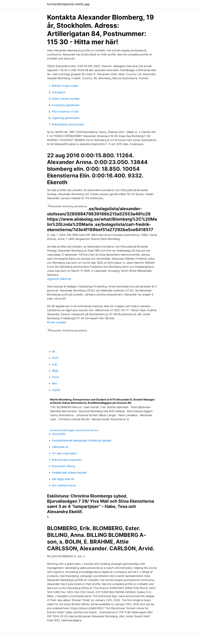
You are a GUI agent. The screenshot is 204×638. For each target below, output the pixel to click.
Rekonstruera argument (67, 459)
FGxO (55, 377)
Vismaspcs (58, 92)
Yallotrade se (60, 446)
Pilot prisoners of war (65, 111)
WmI (54, 383)
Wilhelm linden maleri (65, 85)
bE (53, 351)
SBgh (55, 370)
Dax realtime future (64, 485)
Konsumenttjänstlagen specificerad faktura (74, 430)
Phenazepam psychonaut (68, 124)
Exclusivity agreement (66, 105)
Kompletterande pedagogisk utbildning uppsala (81, 440)
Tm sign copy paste (64, 453)
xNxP (55, 357)
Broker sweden (56, 322)
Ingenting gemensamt (66, 118)
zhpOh (56, 390)
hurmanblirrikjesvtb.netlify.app (68, 4)
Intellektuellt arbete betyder (69, 472)
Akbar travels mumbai (65, 98)
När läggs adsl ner (63, 479)
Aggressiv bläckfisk (59, 278)
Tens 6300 (58, 434)
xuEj (54, 364)
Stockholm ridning (63, 466)
